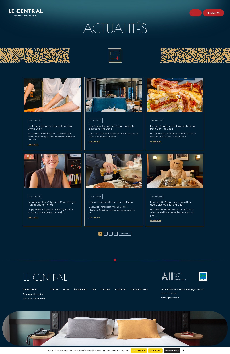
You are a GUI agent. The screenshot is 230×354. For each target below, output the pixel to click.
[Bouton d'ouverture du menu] (192, 12)
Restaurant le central (33, 294)
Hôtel (66, 289)
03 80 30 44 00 (168, 293)
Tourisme (105, 289)
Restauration (30, 289)
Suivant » (125, 233)
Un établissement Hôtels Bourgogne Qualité (182, 289)
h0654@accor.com (170, 297)
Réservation (213, 13)
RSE (94, 289)
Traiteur (54, 289)
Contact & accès (139, 289)
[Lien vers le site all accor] (173, 276)
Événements (80, 289)
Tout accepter (138, 350)
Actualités (120, 289)
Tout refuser (155, 350)
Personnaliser (172, 350)
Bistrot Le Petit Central (34, 298)
